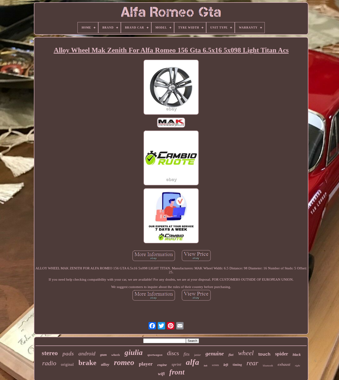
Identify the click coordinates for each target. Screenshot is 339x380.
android (86, 354)
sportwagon (154, 355)
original (67, 364)
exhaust (284, 364)
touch (264, 354)
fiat (231, 355)
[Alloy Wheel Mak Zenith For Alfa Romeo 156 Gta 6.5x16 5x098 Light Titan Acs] (171, 88)
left (225, 365)
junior (197, 355)
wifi (161, 373)
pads (68, 353)
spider (281, 354)
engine (162, 365)
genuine (214, 354)
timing (237, 364)
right (297, 365)
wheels (115, 355)
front (176, 372)
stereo (50, 353)
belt (205, 365)
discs (173, 353)
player (146, 364)
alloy (105, 364)
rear (252, 363)
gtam (103, 355)
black (297, 355)
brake (87, 363)
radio (49, 363)
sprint (176, 364)
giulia (134, 352)
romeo (124, 362)
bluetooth (268, 365)
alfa (192, 362)
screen (215, 365)
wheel (246, 353)
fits (187, 354)
